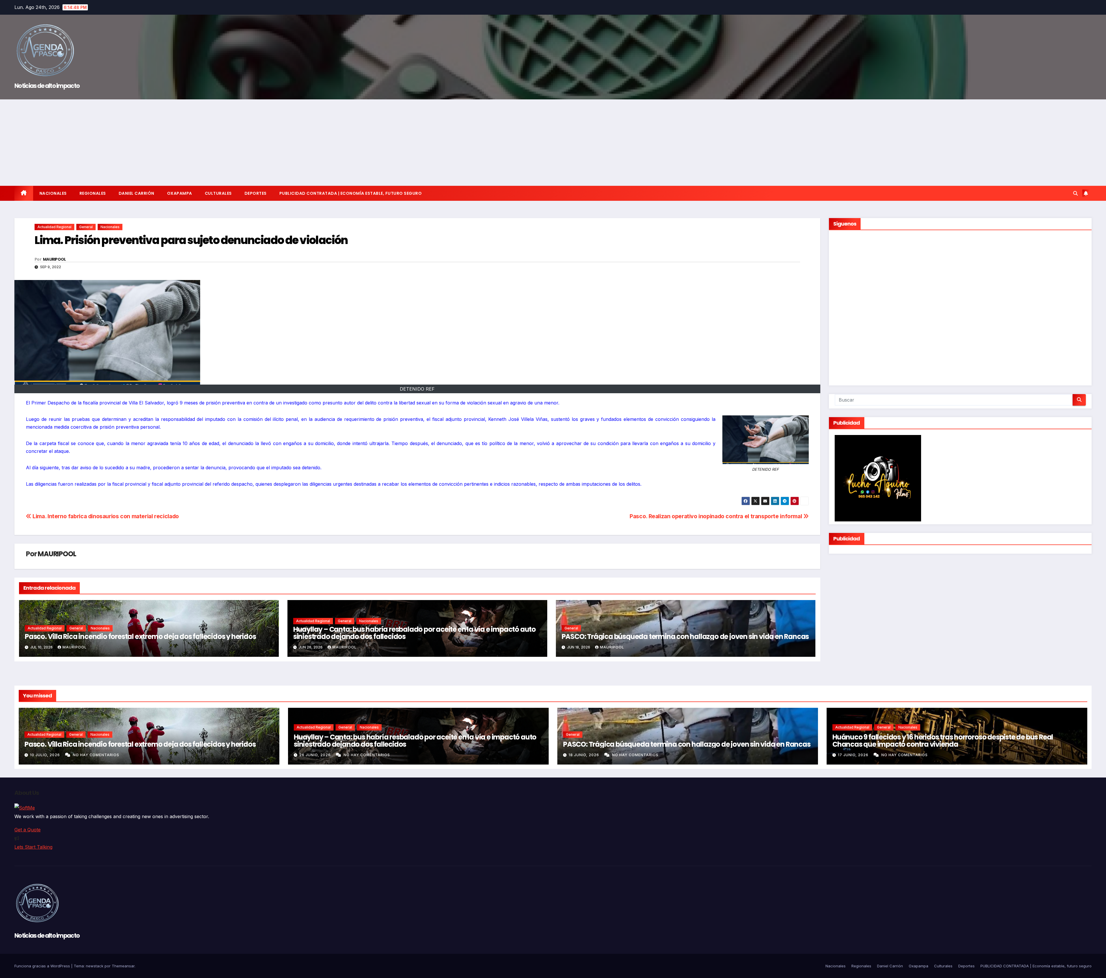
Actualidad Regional (54, 227)
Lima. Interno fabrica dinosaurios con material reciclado (105, 516)
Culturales (218, 193)
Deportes (256, 193)
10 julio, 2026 (45, 755)
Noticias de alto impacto (46, 86)
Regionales (92, 193)
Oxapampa (179, 193)
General (86, 227)
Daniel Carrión (136, 193)
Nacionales (53, 193)
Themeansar (123, 966)
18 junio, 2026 (584, 755)
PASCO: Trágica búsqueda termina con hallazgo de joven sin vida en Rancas (685, 636)
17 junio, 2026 (854, 755)
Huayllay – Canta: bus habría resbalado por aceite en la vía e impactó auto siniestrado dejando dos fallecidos (414, 633)
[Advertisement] (553, 142)
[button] (1075, 193)
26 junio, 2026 (315, 755)
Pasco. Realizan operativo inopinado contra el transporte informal (716, 516)
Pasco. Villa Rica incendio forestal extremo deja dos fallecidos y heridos (140, 636)
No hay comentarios (96, 755)
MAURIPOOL (54, 259)
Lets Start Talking (33, 847)
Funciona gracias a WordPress (42, 966)
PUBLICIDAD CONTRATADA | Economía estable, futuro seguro (350, 193)
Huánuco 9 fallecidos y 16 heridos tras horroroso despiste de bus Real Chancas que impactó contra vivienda (942, 740)
